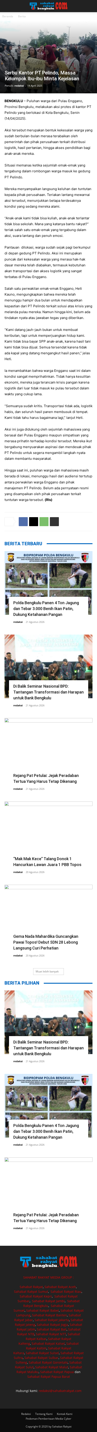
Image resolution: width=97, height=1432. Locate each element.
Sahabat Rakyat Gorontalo (48, 1362)
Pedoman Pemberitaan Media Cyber (48, 1419)
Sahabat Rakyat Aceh (60, 1287)
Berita (22, 16)
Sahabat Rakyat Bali (52, 1329)
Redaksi (26, 1414)
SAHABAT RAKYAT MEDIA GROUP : (48, 1277)
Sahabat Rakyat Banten (49, 1315)
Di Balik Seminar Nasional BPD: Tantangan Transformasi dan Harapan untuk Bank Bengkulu (48, 692)
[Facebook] (23, 521)
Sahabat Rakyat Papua (57, 1372)
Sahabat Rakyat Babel (42, 1310)
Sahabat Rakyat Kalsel (48, 1343)
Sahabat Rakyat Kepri (36, 1296)
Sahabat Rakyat (31, 1287)
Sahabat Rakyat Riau (66, 1291)
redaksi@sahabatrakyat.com (60, 1391)
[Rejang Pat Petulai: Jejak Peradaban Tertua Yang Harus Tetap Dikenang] (48, 750)
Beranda (7, 16)
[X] (33, 521)
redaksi (19, 85)
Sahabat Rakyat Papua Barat (48, 1376)
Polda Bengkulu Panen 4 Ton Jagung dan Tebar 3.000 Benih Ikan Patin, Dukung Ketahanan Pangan (46, 608)
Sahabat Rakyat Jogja (52, 1324)
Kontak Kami (64, 1414)
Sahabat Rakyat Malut (51, 1367)
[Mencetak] (54, 521)
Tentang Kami (44, 1414)
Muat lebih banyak (47, 971)
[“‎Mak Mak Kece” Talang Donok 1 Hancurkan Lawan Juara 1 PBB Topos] (48, 833)
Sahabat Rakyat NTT (51, 1334)
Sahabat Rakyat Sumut (31, 1291)
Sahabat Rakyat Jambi (48, 1301)
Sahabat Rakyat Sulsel (42, 1353)
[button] (7, 6)
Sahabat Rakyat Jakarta (52, 1320)
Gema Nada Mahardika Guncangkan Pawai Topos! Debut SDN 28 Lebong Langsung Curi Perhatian (45, 942)
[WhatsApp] (43, 521)
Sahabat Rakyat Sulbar (41, 1358)
